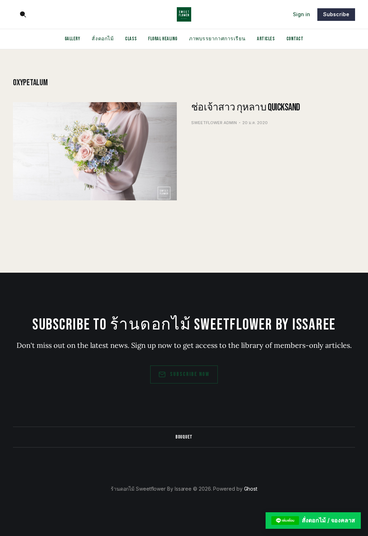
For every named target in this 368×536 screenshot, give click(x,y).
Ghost (251, 489)
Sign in (301, 14)
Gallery (72, 39)
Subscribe (336, 14)
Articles (266, 39)
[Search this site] (23, 14)
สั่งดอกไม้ (103, 39)
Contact (295, 39)
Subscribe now (190, 374)
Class (131, 39)
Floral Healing (163, 39)
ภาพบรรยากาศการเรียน (217, 39)
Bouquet (184, 437)
